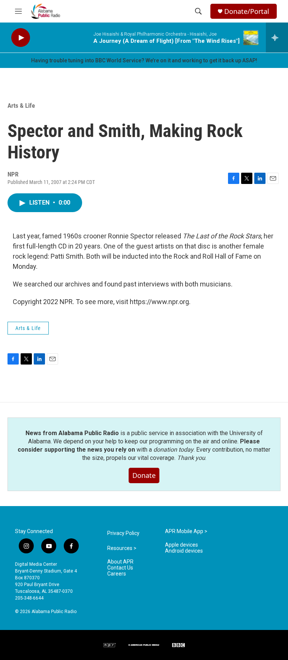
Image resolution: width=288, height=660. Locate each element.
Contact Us (120, 568)
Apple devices (181, 545)
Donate (144, 475)
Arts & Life (21, 105)
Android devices (184, 551)
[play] (21, 37)
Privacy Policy (123, 533)
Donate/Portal (246, 11)
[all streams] (277, 38)
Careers (116, 574)
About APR (120, 562)
